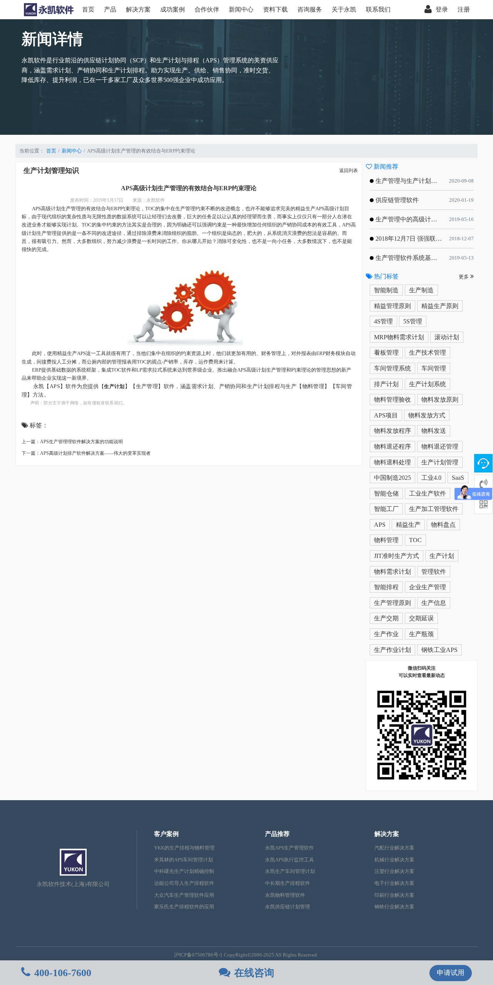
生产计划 (441, 556)
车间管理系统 (392, 368)
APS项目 (386, 415)
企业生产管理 (427, 587)
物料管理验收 (392, 399)
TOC (415, 540)
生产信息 (433, 603)
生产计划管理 (439, 462)
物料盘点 (443, 524)
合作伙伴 (207, 9)
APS (380, 524)
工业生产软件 (427, 493)
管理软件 (433, 571)
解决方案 (138, 9)
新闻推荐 (385, 166)
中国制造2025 (392, 477)
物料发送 (433, 430)
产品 (110, 9)
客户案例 (166, 834)
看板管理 (386, 352)
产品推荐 (277, 834)
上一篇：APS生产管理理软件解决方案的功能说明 (72, 441)
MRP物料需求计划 (399, 337)
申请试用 (450, 973)
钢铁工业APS (439, 650)
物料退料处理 (392, 462)
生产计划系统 (427, 384)
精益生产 (408, 524)
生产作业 (386, 634)
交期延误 (421, 618)
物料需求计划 (392, 571)
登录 (442, 9)
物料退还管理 (439, 446)
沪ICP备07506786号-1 (198, 955)
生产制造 (421, 290)
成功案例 (172, 9)
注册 (464, 9)
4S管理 (383, 321)
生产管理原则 (392, 603)
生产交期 (386, 618)
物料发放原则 (439, 399)
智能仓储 (386, 493)
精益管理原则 (392, 306)
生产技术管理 (427, 352)
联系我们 (378, 9)
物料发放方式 (426, 415)
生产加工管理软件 (433, 509)
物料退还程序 (392, 446)
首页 (88, 9)
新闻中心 (241, 9)
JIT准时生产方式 (396, 556)
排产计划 (386, 384)
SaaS (458, 477)
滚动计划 (446, 337)
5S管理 (412, 321)
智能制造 (386, 290)
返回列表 (348, 170)
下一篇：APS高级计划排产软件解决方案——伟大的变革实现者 (86, 453)
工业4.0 (431, 477)
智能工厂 (386, 509)
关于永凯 (344, 9)
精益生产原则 (439, 306)
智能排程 (386, 587)
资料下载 (275, 9)
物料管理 (386, 540)
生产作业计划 (392, 650)
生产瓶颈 (421, 634)
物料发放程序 (392, 430)
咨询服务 (309, 9)
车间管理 (433, 368)
